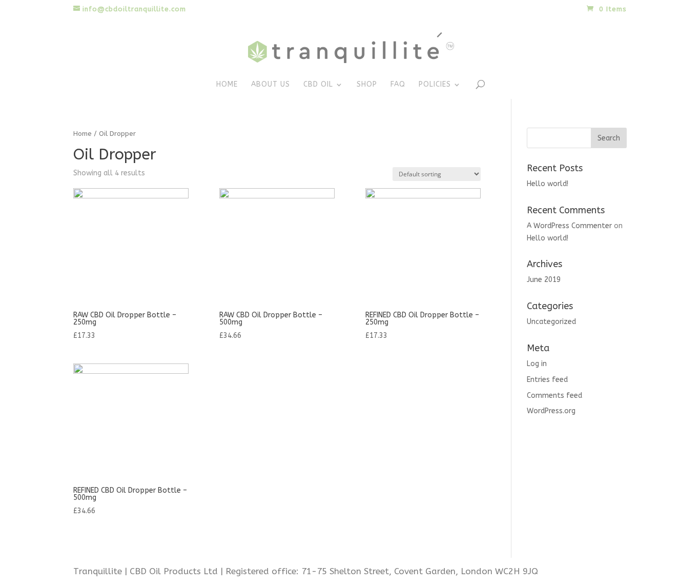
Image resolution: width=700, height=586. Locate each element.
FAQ (397, 85)
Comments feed (554, 395)
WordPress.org (551, 411)
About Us (270, 85)
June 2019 (544, 279)
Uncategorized (551, 321)
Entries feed (547, 379)
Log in (537, 363)
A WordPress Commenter (569, 225)
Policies (435, 85)
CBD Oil (318, 85)
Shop (367, 85)
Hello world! (547, 183)
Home (227, 85)
